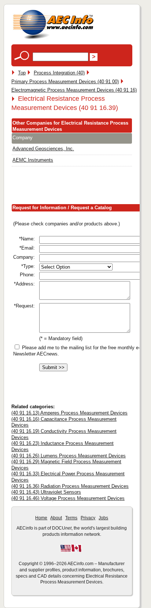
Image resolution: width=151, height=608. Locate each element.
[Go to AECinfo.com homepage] (53, 38)
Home (41, 518)
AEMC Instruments (32, 160)
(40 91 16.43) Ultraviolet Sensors (46, 492)
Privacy (88, 518)
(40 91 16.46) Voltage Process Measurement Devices (68, 498)
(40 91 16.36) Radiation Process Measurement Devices (70, 486)
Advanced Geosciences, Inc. (43, 148)
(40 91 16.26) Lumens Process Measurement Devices (68, 455)
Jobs (103, 518)
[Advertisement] (81, 186)
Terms (71, 518)
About (56, 518)
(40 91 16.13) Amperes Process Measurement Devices (69, 413)
